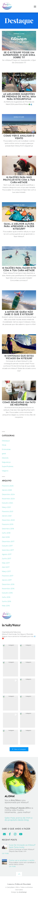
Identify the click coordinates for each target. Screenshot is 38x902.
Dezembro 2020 (8, 520)
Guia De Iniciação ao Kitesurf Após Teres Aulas (22, 846)
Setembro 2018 (8, 529)
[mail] (4, 834)
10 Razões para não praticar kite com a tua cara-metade (19, 180)
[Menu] (35, 6)
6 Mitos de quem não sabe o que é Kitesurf (18, 313)
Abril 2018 (6, 537)
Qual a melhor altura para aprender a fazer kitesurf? (19, 226)
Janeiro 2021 (7, 516)
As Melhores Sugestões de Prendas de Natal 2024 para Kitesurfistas (19, 96)
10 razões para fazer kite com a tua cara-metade (19, 269)
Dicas (4, 445)
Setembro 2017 (8, 550)
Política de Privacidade (23, 884)
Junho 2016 (6, 601)
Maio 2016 (6, 606)
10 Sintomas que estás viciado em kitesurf (19, 357)
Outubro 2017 (7, 546)
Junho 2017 (6, 559)
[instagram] (15, 834)
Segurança (6, 462)
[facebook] (9, 834)
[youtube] (20, 834)
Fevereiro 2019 (7, 524)
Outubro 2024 (7, 503)
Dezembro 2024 (8, 494)
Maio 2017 (6, 563)
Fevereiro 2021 (7, 511)
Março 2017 (6, 571)
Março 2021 (6, 507)
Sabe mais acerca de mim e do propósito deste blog (18, 819)
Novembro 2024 (8, 499)
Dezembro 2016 (8, 584)
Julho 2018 (6, 533)
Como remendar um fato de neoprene (19, 403)
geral (4, 454)
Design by (15, 892)
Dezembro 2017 (8, 541)
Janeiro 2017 (7, 580)
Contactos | (11, 884)
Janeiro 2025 (7, 490)
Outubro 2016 (7, 593)
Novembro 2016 (8, 589)
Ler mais (5, 853)
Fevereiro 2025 (7, 486)
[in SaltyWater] (7, 9)
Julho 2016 (6, 597)
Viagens (5, 471)
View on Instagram (20, 749)
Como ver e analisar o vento (19, 137)
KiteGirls (5, 458)
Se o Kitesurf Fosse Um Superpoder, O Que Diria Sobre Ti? (19, 55)
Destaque (6, 441)
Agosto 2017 (6, 554)
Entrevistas (6, 449)
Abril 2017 (5, 567)
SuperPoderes (7, 466)
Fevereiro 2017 (7, 576)
